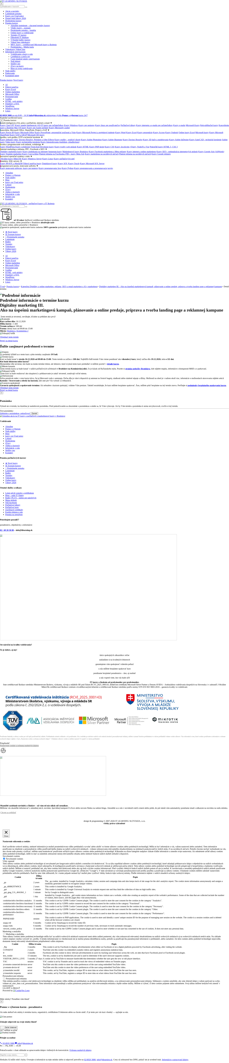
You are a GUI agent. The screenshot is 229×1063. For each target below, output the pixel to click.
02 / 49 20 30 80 (7, 530)
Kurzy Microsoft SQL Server (92, 163)
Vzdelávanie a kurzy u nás (22, 54)
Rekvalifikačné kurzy (209, 125)
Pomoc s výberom (12, 175)
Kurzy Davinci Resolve (132, 140)
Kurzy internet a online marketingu (141, 151)
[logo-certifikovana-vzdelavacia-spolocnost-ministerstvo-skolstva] (91, 732)
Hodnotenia (10, 187)
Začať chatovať (10, 1027)
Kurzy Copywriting (30, 154)
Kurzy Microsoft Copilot (59, 128)
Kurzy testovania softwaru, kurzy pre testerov (19, 168)
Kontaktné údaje (12, 75)
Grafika (8, 99)
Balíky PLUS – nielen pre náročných (20, 498)
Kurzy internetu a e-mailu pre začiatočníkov (154, 125)
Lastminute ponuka (13, 13)
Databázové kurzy (49, 163)
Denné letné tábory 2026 (15, 18)
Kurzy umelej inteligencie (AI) (28, 125)
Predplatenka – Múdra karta (22, 47)
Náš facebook (11, 502)
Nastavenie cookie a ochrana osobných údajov (19, 745)
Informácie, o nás (12, 194)
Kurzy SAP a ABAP (18, 135)
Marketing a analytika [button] (12, 931)
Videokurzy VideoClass (15, 49)
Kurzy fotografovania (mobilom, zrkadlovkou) (60, 142)
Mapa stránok (11, 500)
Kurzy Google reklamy (161, 154)
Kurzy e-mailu (179, 125)
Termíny (8, 244)
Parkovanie (10, 73)
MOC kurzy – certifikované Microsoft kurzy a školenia (34, 44)
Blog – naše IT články (14, 495)
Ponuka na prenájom (14, 514)
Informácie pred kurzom (15, 52)
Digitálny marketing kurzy (11, 151)
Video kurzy (10, 142)
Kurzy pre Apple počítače (38, 128)
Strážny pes (15, 64)
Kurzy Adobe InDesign (179, 140)
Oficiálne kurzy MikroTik (10, 159)
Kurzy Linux (47, 159)
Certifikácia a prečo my (20, 56)
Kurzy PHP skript (96, 147)
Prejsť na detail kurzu (9, 341)
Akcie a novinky (12, 11)
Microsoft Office (12, 94)
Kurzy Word (120, 132)
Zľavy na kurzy (17, 66)
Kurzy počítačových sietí (64, 159)
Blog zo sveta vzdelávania (21, 68)
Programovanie (11, 96)
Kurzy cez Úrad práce (14, 16)
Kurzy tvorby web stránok (65, 147)
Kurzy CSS (109, 147)
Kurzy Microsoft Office (24, 132)
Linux (7, 111)
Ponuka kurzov (11, 23)
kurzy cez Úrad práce (14, 182)
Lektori (8, 185)
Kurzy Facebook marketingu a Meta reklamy (107, 151)
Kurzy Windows (71, 125)
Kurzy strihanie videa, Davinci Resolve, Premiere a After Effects (27, 140)
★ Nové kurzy (11, 232)
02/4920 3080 (8, 1043)
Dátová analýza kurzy (32, 163)
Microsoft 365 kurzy (36, 135)
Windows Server (12, 108)
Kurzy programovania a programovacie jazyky (93, 168)
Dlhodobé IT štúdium (20, 37)
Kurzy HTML (83, 147)
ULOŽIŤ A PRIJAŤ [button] (11, 988)
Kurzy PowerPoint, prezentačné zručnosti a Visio (55, 132)
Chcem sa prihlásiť (8, 812)
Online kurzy (10, 249)
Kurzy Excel (10, 89)
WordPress (9, 106)
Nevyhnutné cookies (14, 859)
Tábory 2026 (10, 251)
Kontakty (9, 199)
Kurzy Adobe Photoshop (91, 140)
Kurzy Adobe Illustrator (112, 140)
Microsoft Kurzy (193, 125)
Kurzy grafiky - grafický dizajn (67, 140)
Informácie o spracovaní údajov (175, 1059)
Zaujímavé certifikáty (14, 510)
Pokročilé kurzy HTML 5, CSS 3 (164, 147)
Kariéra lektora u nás (14, 512)
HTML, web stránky (14, 101)
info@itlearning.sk (25, 1043)
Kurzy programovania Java (50, 168)
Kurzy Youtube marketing (11, 154)
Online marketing (12, 92)
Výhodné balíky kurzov (20, 40)
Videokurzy (10, 246)
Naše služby (10, 71)
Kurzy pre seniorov (86, 125)
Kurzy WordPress (7, 147)
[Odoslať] (26, 1055)
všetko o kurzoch (12, 192)
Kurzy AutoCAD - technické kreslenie (205, 140)
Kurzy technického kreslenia (28, 142)
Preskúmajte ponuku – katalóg (23, 30)
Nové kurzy (18, 80)
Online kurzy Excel (187, 132)
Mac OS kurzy (20, 128)
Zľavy (8, 189)
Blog (7, 180)
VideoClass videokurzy (20, 42)
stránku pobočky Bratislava (137, 369)
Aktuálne (9, 173)
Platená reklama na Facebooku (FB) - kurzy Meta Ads (61, 154)
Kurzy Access (159, 132)
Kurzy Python (68, 168)
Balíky (8, 242)
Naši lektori (15, 61)
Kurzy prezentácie (145, 132)
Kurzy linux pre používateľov (107, 125)
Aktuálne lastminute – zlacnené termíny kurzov (30, 25)
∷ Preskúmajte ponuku (14, 237)
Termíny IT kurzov (19, 35)
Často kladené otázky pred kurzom (25, 59)
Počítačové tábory (128, 125)
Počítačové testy (12, 507)
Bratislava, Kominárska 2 (17, 331)
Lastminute (10, 239)
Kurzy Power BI (7, 132)
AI (6, 85)
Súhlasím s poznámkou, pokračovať (15, 413)
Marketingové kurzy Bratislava (75, 151)
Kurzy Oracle (74, 163)
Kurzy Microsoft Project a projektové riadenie (95, 132)
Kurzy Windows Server (32, 159)
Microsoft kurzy (202, 132)
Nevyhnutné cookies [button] (11, 856)
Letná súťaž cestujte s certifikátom (19, 493)
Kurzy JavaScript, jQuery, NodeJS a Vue (132, 147)
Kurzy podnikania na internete (35, 151)
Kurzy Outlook (171, 132)
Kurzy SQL (63, 163)
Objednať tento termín (9, 337)
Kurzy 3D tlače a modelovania (156, 140)
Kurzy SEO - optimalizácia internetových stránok (177, 151)
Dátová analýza (11, 87)
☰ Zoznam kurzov (13, 234)
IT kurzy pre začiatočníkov (52, 125)
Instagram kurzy (55, 151)
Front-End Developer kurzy (42, 147)
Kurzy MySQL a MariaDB (11, 163)
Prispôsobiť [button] (5, 743)
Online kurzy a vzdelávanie (22, 33)
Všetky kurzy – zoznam (20, 28)
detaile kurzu (113, 364)
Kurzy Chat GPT (7, 125)
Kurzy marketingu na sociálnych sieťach (102, 154)
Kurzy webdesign (22, 147)
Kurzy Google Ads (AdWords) (211, 151)
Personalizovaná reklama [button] (13, 976)
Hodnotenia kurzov (13, 21)
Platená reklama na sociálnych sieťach (135, 154)
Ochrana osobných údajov (80, 1050)
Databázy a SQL (12, 104)
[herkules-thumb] (88, 639)
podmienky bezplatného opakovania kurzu (207, 385)
